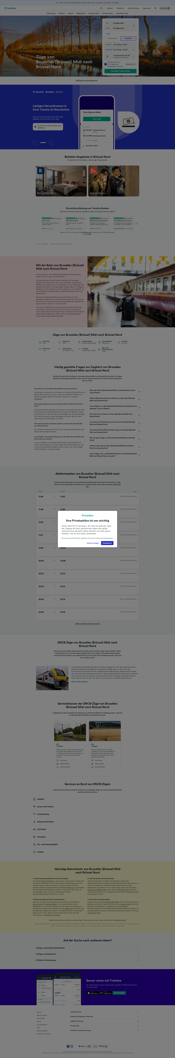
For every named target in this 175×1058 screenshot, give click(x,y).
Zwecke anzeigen (93, 543)
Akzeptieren (107, 543)
